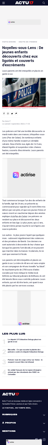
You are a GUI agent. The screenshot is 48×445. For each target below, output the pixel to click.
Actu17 (24, 2)
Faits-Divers (9, 42)
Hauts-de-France (28, 42)
